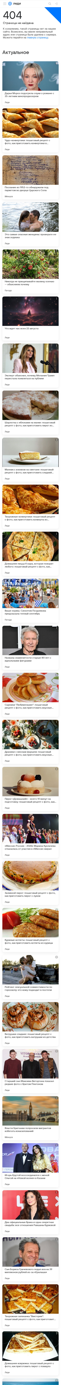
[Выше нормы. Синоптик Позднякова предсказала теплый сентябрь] (30, 601)
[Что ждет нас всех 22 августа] (30, 318)
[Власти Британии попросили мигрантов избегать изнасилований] (30, 1118)
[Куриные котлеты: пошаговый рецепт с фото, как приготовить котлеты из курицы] (30, 930)
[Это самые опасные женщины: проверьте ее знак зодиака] (30, 224)
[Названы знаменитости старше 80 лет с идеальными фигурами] (30, 648)
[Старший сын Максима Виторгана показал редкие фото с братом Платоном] (30, 1071)
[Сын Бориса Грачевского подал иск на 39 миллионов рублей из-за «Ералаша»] (30, 1259)
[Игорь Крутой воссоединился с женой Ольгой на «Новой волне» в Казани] (30, 1165)
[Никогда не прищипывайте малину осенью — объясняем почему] (30, 271)
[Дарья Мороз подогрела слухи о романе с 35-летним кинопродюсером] (30, 83)
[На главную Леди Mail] (16, 3)
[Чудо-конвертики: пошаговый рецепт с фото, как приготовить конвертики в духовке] (30, 130)
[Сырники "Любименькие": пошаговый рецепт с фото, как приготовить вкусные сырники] (30, 695)
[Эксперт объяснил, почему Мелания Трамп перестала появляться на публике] (30, 366)
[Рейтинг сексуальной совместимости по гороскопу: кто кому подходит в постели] (30, 977)
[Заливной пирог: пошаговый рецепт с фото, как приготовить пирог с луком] (30, 883)
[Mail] (10, 3)
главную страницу (37, 37)
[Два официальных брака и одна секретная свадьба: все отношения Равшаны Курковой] (30, 1212)
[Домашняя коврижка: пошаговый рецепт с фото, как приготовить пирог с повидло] (30, 1353)
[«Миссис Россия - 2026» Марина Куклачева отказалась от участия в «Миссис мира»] (30, 836)
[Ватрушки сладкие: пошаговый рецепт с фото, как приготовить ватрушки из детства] (30, 1024)
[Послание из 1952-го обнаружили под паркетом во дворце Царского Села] (30, 177)
